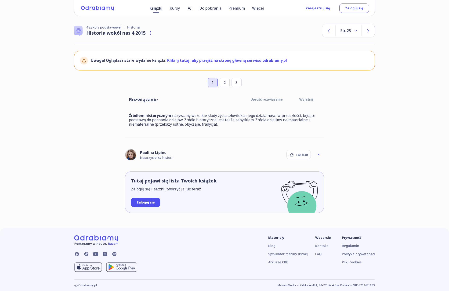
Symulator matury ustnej (288, 254)
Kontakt (321, 246)
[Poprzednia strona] (328, 30)
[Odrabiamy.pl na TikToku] (86, 254)
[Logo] (97, 8)
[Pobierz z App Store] (88, 267)
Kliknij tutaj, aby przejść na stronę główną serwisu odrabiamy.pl (227, 60)
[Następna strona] (368, 30)
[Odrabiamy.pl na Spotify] (114, 254)
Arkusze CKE (278, 262)
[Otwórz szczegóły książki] (150, 33)
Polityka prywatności (358, 254)
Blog (271, 246)
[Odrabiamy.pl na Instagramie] (105, 254)
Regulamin (350, 246)
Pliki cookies (352, 262)
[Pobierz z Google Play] (122, 267)
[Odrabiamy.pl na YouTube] (95, 254)
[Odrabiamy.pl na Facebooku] (77, 254)
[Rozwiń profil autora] (319, 154)
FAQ (318, 254)
